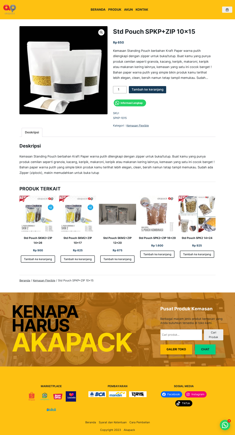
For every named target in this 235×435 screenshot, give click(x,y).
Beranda (24, 280)
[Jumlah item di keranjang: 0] (227, 10)
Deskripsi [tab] (32, 132)
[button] (101, 32)
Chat (205, 349)
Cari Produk (213, 335)
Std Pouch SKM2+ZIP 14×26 (38, 240)
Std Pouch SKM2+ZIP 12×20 (117, 240)
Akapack (129, 430)
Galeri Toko (176, 349)
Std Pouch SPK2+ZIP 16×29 (157, 238)
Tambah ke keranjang (147, 89)
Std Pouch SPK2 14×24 (197, 238)
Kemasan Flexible (137, 125)
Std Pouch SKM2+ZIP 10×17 (77, 240)
